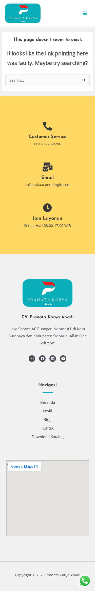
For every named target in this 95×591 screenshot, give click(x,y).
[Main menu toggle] (85, 13)
